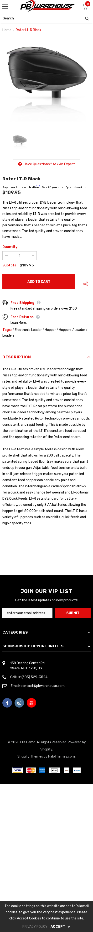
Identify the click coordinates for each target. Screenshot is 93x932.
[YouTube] (31, 703)
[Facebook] (7, 703)
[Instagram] (19, 703)
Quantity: (10, 247)
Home (6, 30)
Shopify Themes (30, 756)
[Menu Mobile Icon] (5, 6)
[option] (46, 83)
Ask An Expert (64, 164)
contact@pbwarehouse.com (43, 686)
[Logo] (47, 6)
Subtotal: (10, 265)
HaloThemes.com (61, 756)
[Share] (84, 283)
